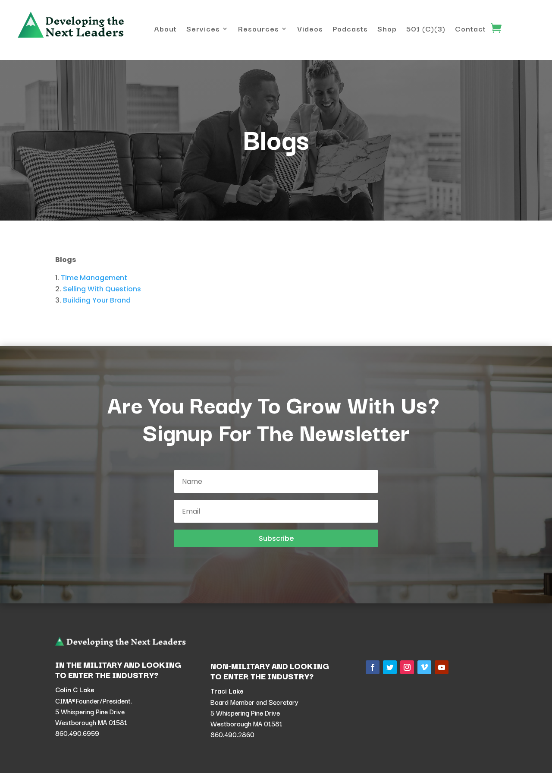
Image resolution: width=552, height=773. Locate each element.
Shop (387, 29)
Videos (310, 29)
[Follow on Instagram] (407, 667)
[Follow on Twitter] (390, 667)
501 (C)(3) (425, 29)
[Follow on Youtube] (441, 667)
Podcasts (350, 29)
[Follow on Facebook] (373, 667)
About (165, 29)
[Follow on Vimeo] (424, 667)
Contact (470, 29)
